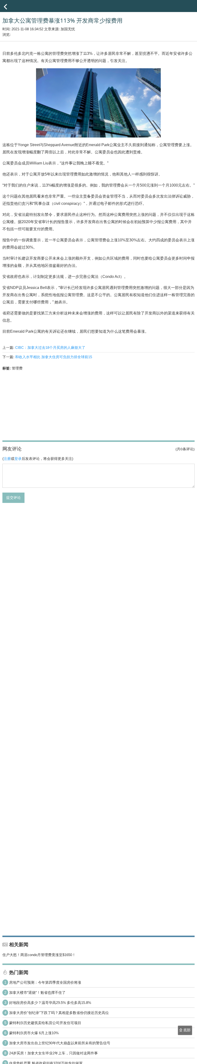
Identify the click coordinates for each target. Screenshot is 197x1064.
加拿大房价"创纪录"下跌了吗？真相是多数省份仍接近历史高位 (59, 1013)
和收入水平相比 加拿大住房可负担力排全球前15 (53, 357)
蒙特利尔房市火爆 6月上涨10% (34, 1033)
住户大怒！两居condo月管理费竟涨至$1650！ (39, 955)
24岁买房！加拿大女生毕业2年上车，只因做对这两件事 (53, 1053)
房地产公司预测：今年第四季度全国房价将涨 (45, 982)
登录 (18, 459)
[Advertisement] (98, 405)
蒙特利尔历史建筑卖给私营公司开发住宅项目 (45, 1023)
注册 (7, 459)
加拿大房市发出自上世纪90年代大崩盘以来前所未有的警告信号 (59, 1043)
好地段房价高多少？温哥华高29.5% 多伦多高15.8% (50, 1003)
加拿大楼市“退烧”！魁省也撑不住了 (37, 992)
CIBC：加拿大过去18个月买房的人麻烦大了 (50, 347)
